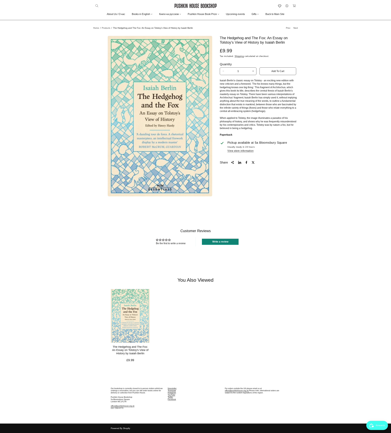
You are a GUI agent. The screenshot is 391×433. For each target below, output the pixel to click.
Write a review (220, 241)
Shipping (239, 56)
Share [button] (224, 162)
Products (106, 28)
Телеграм (172, 391)
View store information (240, 150)
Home (96, 28)
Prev (288, 28)
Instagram (172, 393)
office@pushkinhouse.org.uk (122, 406)
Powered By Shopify (120, 428)
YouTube (171, 395)
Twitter (170, 397)
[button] (96, 5)
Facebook (172, 399)
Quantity (226, 64)
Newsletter (172, 388)
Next (295, 28)
